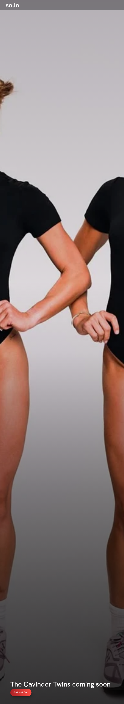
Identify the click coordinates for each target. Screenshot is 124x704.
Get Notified (21, 692)
